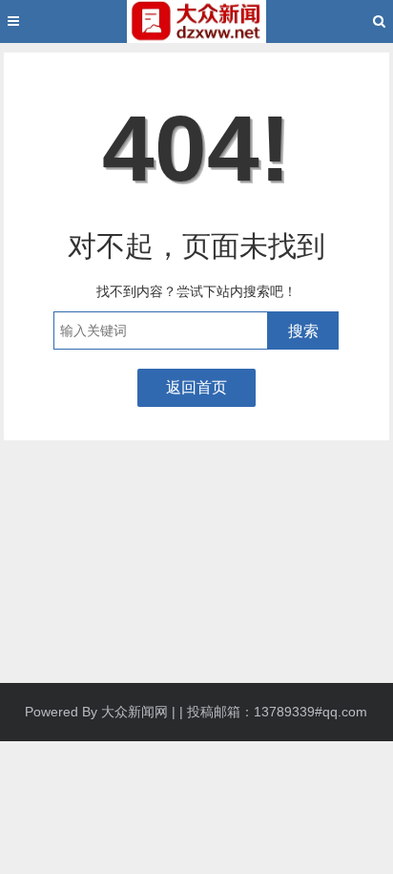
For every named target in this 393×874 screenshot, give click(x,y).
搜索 (303, 331)
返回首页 (196, 387)
